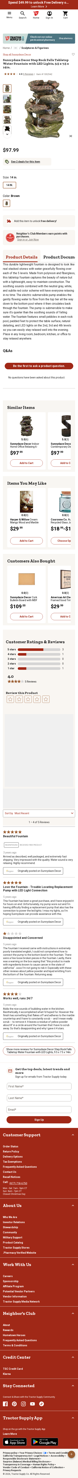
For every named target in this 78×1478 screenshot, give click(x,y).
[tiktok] (41, 1404)
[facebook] (5, 1404)
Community (10, 1232)
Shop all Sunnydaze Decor (17, 54)
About (6, 1325)
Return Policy (11, 1151)
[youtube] (32, 1404)
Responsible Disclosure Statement (21, 1459)
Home (6, 48)
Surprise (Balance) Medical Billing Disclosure (26, 1462)
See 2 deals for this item (25, 161)
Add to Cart (26, 463)
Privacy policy (10, 1453)
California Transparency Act (17, 1456)
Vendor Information (15, 1296)
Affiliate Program (13, 1286)
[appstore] (15, 1442)
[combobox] (42, 813)
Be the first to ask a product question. (39, 366)
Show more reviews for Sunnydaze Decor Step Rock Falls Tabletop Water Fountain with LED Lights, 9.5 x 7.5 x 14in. (39, 1051)
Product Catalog (13, 1242)
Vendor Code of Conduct (16, 1467)
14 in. (9, 185)
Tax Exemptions (12, 1161)
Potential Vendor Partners (19, 1291)
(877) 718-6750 (18, 1183)
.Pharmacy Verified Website (19, 1252)
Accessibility (57, 1456)
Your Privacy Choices (30, 1453)
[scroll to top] (71, 1454)
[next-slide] (7, 134)
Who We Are (10, 1217)
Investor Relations (14, 1222)
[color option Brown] (6, 203)
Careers (8, 1276)
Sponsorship (10, 1281)
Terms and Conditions (60, 1453)
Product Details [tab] (22, 257)
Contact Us (9, 1171)
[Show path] (15, 48)
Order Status (10, 1146)
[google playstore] (44, 1442)
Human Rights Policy (43, 1464)
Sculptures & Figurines (35, 48)
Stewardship (10, 1227)
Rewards (8, 1330)
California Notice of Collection (47, 1467)
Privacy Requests (12, 1470)
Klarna (7, 1373)
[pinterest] (14, 1404)
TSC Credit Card (13, 1368)
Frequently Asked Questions (20, 1166)
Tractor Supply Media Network (21, 1301)
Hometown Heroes (14, 1335)
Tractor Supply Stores (16, 1247)
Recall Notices (11, 1177)
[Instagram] (23, 1404)
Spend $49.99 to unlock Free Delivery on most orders (39, 2)
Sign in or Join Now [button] (28, 239)
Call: (6, 1182)
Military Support (12, 1237)
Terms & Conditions (15, 1345)
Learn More (37, 6)
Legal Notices (41, 1456)
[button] (46, 6)
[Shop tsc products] (39, 39)
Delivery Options (13, 1156)
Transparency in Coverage (17, 1464)
